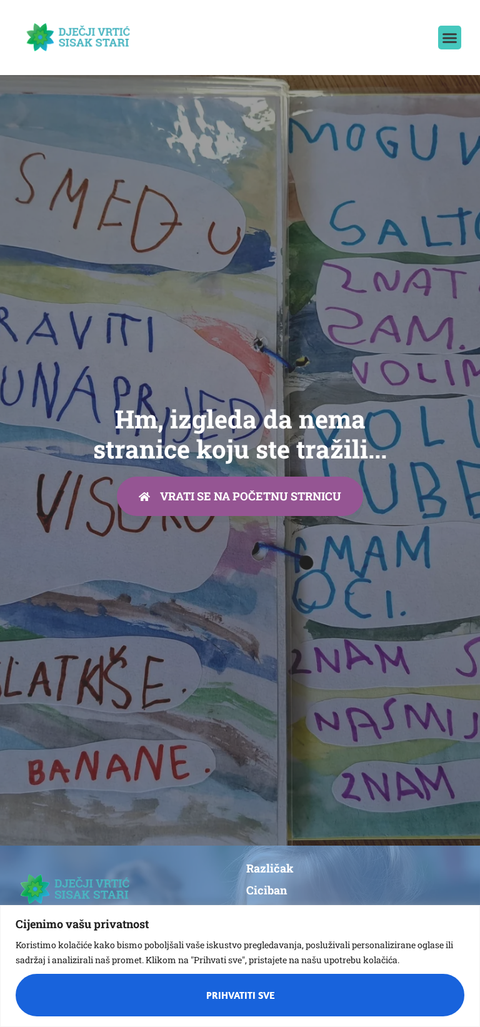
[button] (450, 37)
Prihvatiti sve (240, 995)
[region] (240, 966)
